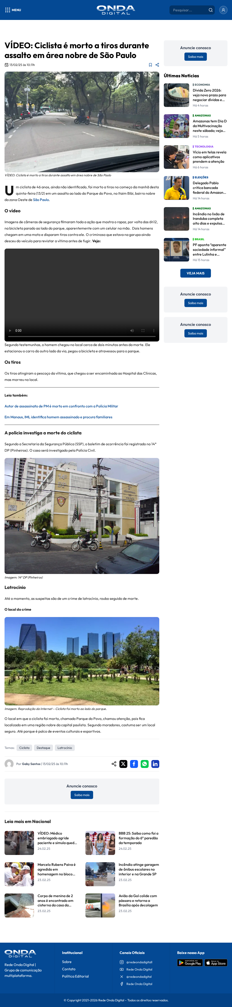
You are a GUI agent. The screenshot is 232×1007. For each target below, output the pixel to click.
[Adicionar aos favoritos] (150, 65)
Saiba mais (81, 795)
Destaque (43, 748)
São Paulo (41, 199)
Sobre (67, 961)
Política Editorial (75, 976)
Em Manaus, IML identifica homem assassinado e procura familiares (58, 417)
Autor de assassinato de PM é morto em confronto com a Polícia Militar (61, 406)
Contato (68, 969)
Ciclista (24, 748)
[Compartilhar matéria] (157, 65)
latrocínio (65, 748)
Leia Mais (82, 929)
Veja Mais (196, 273)
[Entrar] (223, 10)
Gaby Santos (31, 764)
